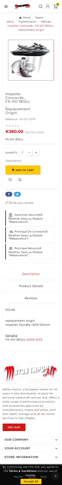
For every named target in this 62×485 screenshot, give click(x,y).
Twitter (17, 194)
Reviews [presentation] (31, 298)
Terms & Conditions (23, 471)
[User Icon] (48, 6)
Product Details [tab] (31, 286)
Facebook (8, 194)
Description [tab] (31, 274)
